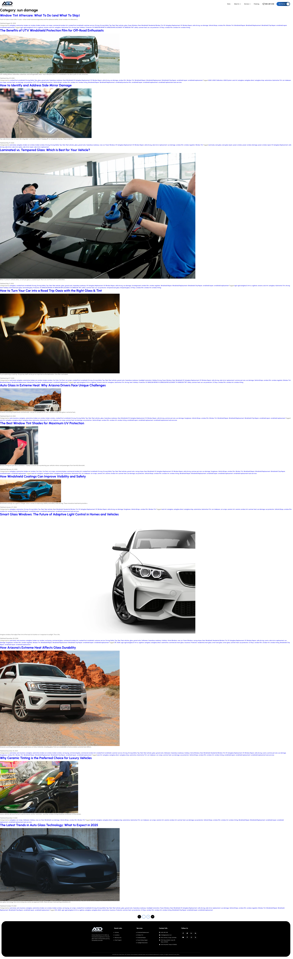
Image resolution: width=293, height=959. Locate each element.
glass (125, 25)
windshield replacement (7, 27)
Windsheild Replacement (253, 25)
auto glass (218, 145)
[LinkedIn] (195, 933)
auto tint (51, 27)
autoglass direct (249, 80)
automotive (19, 25)
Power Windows (133, 25)
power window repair (264, 145)
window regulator (189, 145)
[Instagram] (191, 937)
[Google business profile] (191, 933)
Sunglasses (187, 418)
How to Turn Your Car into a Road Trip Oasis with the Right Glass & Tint (51, 291)
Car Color (56, 380)
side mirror (8, 147)
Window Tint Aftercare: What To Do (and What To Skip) (40, 15)
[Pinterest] (187, 937)
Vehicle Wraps (213, 25)
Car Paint (62, 380)
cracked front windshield (75, 25)
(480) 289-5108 (164, 932)
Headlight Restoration (142, 942)
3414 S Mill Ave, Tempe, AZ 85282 (168, 937)
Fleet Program (118, 940)
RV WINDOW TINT (128, 27)
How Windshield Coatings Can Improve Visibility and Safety (43, 476)
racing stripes (139, 471)
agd (21, 27)
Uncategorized (136, 285)
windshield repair (281, 25)
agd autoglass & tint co (30, 27)
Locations (117, 935)
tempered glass (125, 287)
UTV (34, 82)
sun (148, 27)
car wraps (49, 25)
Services (246, 4)
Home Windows (172, 640)
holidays (82, 27)
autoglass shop (259, 80)
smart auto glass (217, 642)
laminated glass (28, 287)
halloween (145, 640)
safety (136, 27)
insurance (187, 642)
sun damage (204, 25)
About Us (236, 4)
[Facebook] (183, 933)
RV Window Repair (186, 25)
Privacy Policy (176, 954)
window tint (176, 27)
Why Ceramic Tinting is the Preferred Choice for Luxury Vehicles (46, 758)
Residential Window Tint (156, 25)
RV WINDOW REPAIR (98, 27)
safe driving (196, 25)
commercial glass (61, 471)
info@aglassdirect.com (166, 935)
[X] (187, 933)
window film (222, 25)
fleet (113, 25)
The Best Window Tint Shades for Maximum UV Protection (42, 423)
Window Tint (230, 25)
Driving (97, 25)
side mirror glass (17, 147)
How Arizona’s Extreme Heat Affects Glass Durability (38, 647)
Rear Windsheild (143, 25)
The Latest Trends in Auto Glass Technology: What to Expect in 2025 (49, 825)
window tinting (185, 27)
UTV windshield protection (44, 82)
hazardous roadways (56, 80)
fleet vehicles (120, 25)
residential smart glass (205, 642)
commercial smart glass (176, 642)
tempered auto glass (113, 287)
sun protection (154, 27)
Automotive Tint (66, 27)
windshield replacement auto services (170, 82)
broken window (40, 25)
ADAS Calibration (217, 80)
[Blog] (195, 937)
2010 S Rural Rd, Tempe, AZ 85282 (169, 944)
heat (77, 27)
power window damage (250, 145)
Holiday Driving (157, 380)
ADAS (210, 80)
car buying (48, 640)
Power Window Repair (142, 940)
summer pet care (240, 380)
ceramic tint (101, 473)
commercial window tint (60, 25)
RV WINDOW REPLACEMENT (113, 27)
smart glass (226, 642)
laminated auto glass (15, 287)
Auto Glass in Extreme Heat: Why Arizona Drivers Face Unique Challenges (53, 385)
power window (237, 145)
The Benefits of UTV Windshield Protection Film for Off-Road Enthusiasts (52, 30)
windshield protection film (123, 82)
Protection (89, 27)
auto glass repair (227, 145)
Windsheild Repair (239, 25)
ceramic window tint (111, 473)
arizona (46, 27)
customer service (89, 25)
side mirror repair (28, 147)
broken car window (30, 25)
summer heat (143, 27)
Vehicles (117, 932)
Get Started (282, 4)
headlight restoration (145, 380)
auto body (13, 145)
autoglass (13, 25)
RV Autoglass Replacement (172, 25)
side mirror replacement (159, 145)
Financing (256, 4)
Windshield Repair (141, 937)
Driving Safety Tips (106, 25)
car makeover (286, 80)
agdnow (40, 27)
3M (115, 642)
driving (73, 27)
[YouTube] (183, 937)
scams (267, 640)
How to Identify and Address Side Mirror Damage (36, 85)
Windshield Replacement (143, 932)
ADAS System (227, 80)
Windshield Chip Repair (268, 25)
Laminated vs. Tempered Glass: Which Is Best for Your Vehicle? (45, 150)
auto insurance (14, 418)
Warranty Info (118, 937)
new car (102, 145)
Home (228, 4)
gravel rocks (45, 80)
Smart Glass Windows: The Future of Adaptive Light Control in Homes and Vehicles (59, 514)
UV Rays (162, 27)
